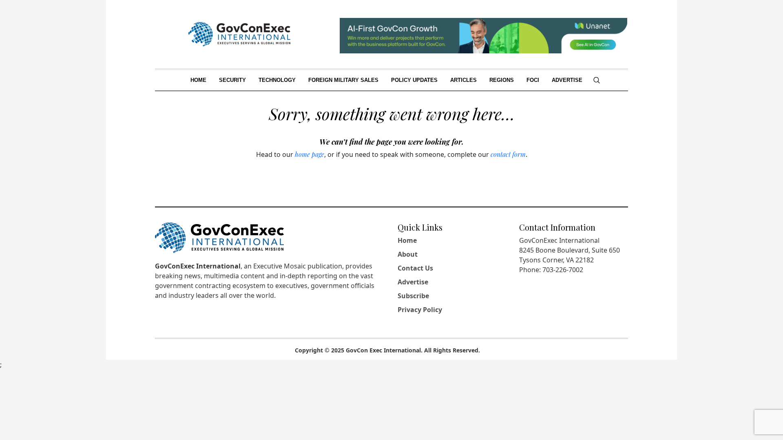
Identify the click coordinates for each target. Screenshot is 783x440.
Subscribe (413, 295)
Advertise (413, 281)
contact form (508, 154)
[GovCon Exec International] (239, 34)
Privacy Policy (420, 309)
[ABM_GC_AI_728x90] (483, 35)
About (408, 254)
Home (407, 240)
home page (309, 154)
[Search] (597, 80)
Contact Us (415, 268)
